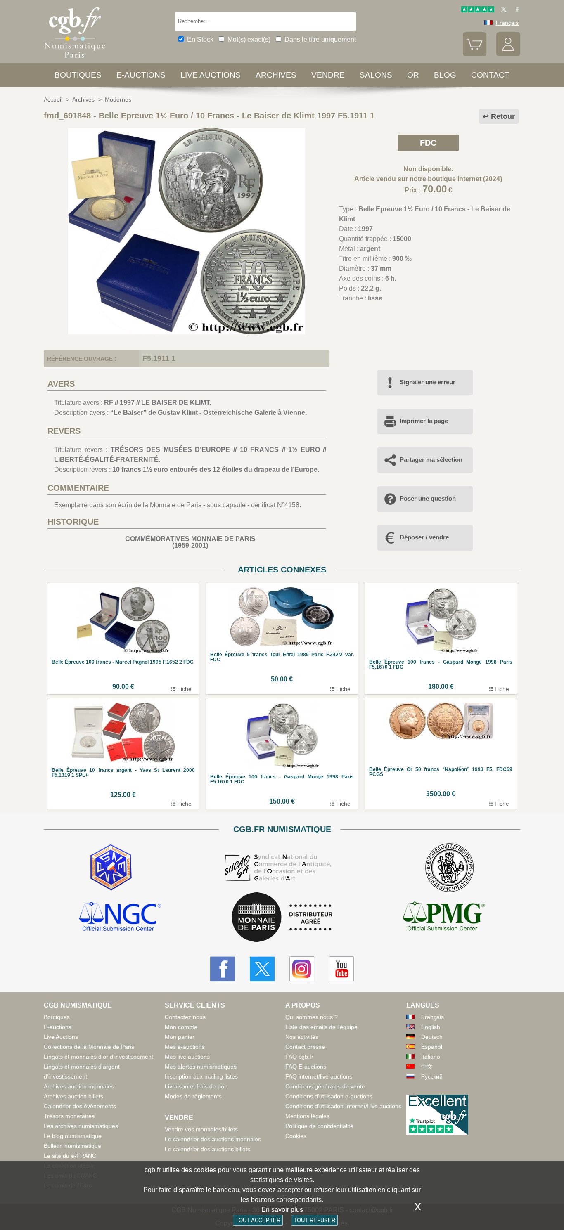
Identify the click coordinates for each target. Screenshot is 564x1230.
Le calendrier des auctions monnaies (213, 1139)
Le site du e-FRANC (70, 1155)
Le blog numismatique (73, 1136)
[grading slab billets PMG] (444, 917)
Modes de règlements (193, 1096)
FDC (428, 143)
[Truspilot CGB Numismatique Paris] (477, 10)
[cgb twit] (502, 10)
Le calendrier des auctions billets (207, 1149)
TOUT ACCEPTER (257, 1220)
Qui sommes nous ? (311, 1017)
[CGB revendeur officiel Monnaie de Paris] (282, 917)
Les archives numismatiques (81, 1126)
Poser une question (428, 498)
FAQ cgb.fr (299, 1056)
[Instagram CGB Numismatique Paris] (301, 968)
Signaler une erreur (427, 382)
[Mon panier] (475, 54)
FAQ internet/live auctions (318, 1076)
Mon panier (179, 1037)
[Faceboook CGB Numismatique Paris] (222, 968)
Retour (503, 116)
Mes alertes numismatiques (201, 1066)
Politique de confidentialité (319, 1126)
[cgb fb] (515, 10)
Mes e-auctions (185, 1046)
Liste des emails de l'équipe (321, 1027)
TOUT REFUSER (314, 1220)
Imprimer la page (424, 420)
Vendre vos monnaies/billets (201, 1129)
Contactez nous (185, 1017)
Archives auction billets (73, 1096)
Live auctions (210, 75)
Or (413, 75)
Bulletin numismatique (72, 1145)
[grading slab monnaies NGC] (120, 917)
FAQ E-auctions (305, 1066)
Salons (376, 75)
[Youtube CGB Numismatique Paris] (341, 968)
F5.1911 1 (158, 358)
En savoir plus (282, 1209)
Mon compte (181, 1027)
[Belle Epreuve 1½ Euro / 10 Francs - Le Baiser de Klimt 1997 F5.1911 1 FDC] (186, 332)
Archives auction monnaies (79, 1086)
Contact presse (305, 1046)
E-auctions (141, 75)
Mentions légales (307, 1116)
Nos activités (301, 1037)
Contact (490, 75)
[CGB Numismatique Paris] (75, 59)
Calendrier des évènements (80, 1106)
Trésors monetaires (69, 1116)
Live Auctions (61, 1037)
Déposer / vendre (424, 537)
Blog (445, 75)
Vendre (328, 75)
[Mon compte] (508, 54)
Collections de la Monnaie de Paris (89, 1046)
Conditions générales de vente (325, 1086)
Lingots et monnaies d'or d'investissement (98, 1056)
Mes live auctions (187, 1056)
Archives (276, 75)
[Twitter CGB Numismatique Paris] (262, 968)
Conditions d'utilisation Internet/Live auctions (343, 1106)
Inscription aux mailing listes (201, 1076)
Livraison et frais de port (196, 1086)
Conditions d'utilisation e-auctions (328, 1096)
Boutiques (78, 75)
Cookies (295, 1136)
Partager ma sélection (431, 459)
